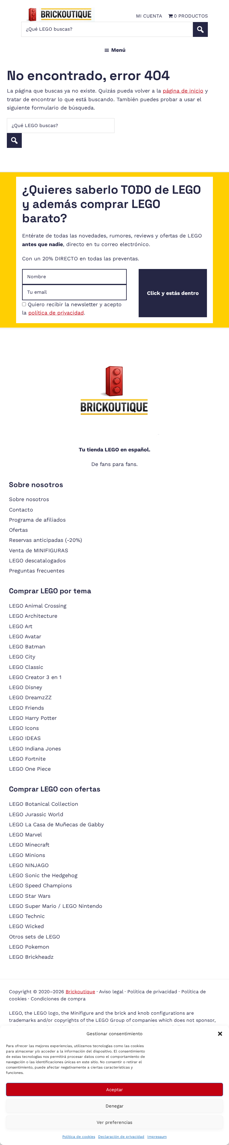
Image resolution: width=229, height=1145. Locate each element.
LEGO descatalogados (37, 560)
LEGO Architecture (33, 616)
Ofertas (18, 530)
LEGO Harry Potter (33, 718)
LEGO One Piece (30, 769)
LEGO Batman (27, 646)
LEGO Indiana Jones (35, 748)
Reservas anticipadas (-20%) (45, 540)
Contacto (21, 509)
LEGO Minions (27, 855)
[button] (220, 1034)
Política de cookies (78, 1137)
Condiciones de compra (58, 999)
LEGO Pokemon (29, 947)
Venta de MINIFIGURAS (38, 550)
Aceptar (114, 1089)
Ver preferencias (114, 1122)
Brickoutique (80, 991)
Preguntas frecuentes (36, 570)
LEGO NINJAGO (29, 865)
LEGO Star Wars (29, 896)
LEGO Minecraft (29, 844)
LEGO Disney (25, 687)
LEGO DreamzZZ (30, 697)
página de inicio (183, 91)
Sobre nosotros (29, 499)
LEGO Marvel (25, 834)
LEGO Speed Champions (40, 885)
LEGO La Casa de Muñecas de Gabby (56, 824)
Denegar (114, 1106)
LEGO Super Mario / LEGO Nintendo (55, 906)
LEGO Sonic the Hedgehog (43, 875)
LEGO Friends (26, 708)
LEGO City (22, 656)
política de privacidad (56, 313)
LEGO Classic (26, 667)
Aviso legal (111, 991)
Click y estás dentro (173, 293)
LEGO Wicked (26, 926)
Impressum (157, 1137)
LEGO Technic (27, 916)
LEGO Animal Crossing (37, 606)
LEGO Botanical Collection (43, 804)
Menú (118, 50)
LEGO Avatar (25, 636)
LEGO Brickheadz (31, 957)
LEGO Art (21, 626)
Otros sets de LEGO (34, 936)
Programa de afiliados (37, 520)
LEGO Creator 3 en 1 (35, 677)
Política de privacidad (152, 991)
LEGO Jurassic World (36, 814)
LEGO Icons (24, 728)
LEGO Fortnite (27, 758)
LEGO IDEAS (25, 738)
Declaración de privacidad (121, 1137)
